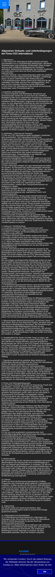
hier (49, 565)
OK (44, 571)
